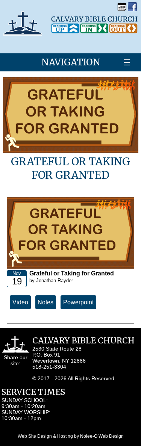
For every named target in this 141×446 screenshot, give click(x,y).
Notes (45, 302)
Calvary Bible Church (83, 341)
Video (20, 302)
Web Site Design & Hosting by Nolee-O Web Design (71, 436)
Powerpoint (78, 302)
